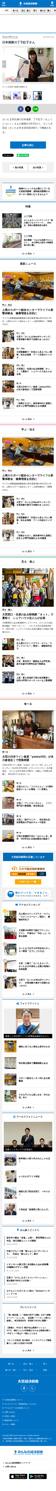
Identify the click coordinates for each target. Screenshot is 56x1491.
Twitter (32, 1388)
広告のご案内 (9, 1416)
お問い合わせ (9, 1412)
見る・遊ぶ (25, 10)
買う (35, 10)
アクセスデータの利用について (16, 1408)
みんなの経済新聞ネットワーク (28, 1452)
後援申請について (11, 1420)
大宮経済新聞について (13, 1400)
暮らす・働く (45, 10)
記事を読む (28, 145)
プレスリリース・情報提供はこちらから (20, 1404)
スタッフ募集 (9, 1424)
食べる (15, 10)
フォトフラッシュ (10, 37)
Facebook (24, 1388)
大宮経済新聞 (28, 4)
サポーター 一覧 (28, 881)
